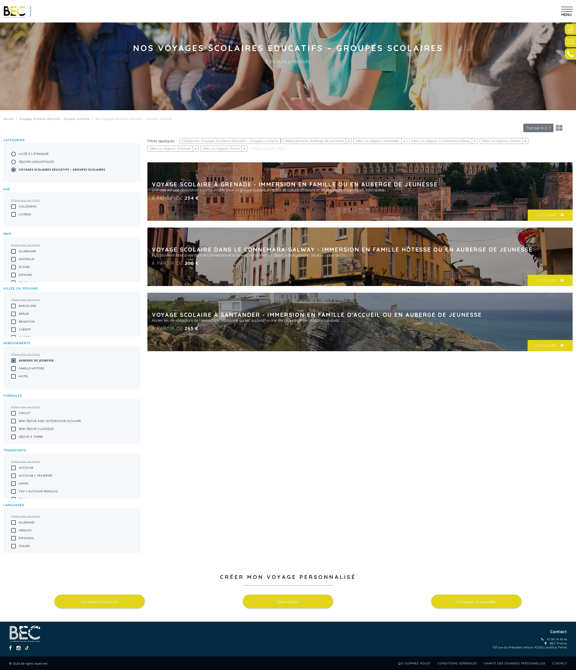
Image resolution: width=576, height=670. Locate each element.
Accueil (8, 119)
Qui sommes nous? (414, 663)
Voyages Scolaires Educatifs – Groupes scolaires (54, 119)
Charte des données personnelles (514, 663)
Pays (7, 234)
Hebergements (17, 343)
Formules (12, 396)
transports (14, 450)
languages (13, 505)
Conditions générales (457, 663)
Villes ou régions (20, 288)
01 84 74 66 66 (557, 639)
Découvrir (546, 215)
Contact (559, 663)
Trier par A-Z (537, 128)
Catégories (14, 140)
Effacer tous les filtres (25, 200)
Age (6, 189)
